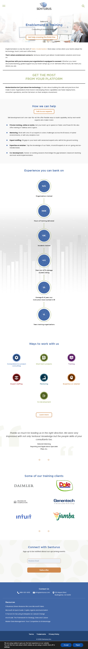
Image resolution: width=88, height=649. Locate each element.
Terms (31, 634)
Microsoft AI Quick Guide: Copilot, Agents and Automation (26, 610)
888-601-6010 (25, 592)
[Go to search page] (83, 6)
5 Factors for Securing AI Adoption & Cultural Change (25, 614)
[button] (39, 459)
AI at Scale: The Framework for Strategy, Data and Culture (26, 618)
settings (6, 647)
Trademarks (41, 634)
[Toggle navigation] (12, 6)
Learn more (44, 415)
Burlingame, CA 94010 (63, 595)
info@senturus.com (42, 592)
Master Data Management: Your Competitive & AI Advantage (27, 621)
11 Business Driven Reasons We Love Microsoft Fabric (24, 606)
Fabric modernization (39, 49)
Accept (66, 645)
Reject (78, 645)
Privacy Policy (54, 634)
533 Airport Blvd (60, 592)
